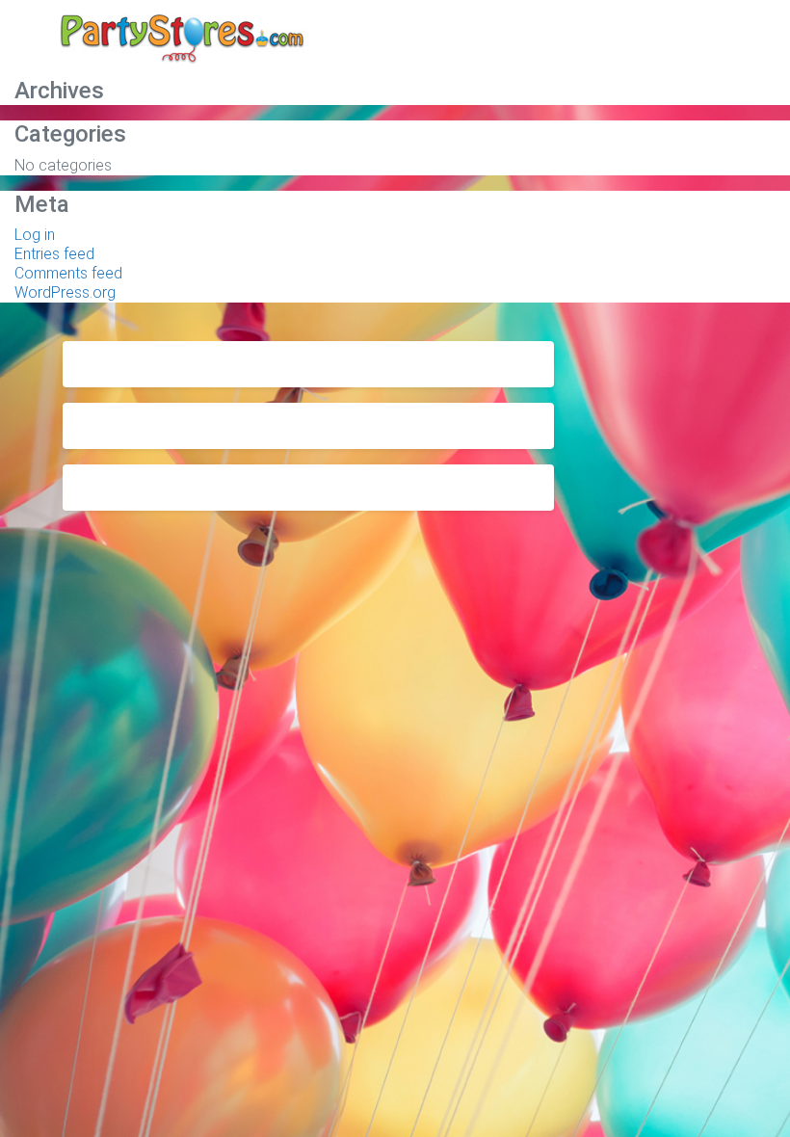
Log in (34, 234)
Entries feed (54, 254)
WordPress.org (65, 292)
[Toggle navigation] (700, 41)
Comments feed (68, 273)
